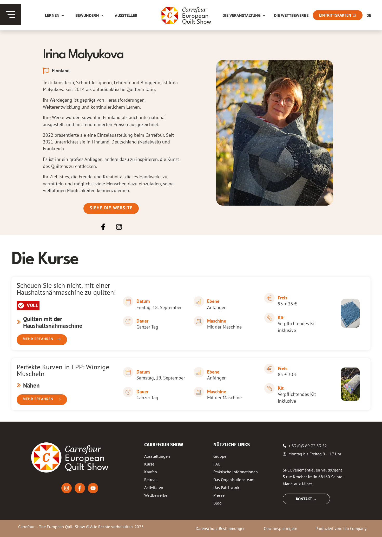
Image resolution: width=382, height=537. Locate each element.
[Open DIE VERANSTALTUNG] (264, 15)
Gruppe (219, 456)
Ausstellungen (157, 456)
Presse (219, 495)
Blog (217, 503)
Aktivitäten (153, 487)
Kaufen (150, 471)
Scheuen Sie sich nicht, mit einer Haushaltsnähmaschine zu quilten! (66, 288)
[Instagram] (119, 227)
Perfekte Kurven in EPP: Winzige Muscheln (63, 370)
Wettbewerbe (155, 495)
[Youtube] (93, 488)
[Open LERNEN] (63, 15)
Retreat (150, 479)
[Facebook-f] (103, 227)
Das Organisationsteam (233, 479)
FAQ (217, 464)
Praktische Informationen (235, 471)
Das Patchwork (226, 487)
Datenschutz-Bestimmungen (221, 528)
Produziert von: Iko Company (340, 528)
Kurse (149, 464)
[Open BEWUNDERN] (102, 15)
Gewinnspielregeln (280, 528)
